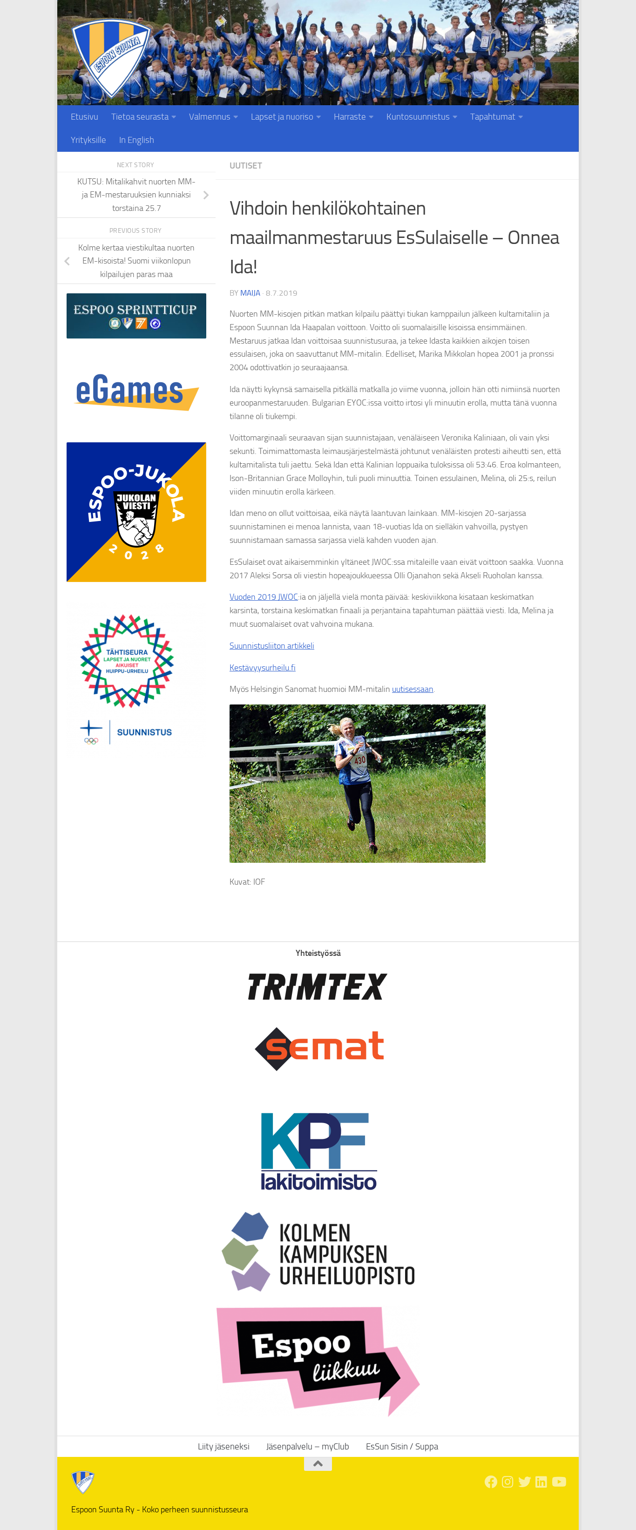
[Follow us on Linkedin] (541, 1482)
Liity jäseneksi (540, 20)
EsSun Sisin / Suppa (402, 1446)
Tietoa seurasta (140, 116)
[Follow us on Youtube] (558, 1482)
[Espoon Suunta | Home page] (111, 59)
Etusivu (84, 116)
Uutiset (246, 165)
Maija (250, 293)
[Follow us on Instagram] (507, 1482)
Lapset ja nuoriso (282, 116)
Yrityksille (88, 140)
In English (136, 140)
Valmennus (209, 116)
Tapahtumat (492, 116)
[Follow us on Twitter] (524, 1482)
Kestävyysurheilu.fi (263, 668)
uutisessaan (412, 689)
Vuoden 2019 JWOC (264, 597)
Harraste (350, 116)
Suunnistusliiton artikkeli (272, 646)
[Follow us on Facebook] (491, 1482)
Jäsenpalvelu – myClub (307, 1446)
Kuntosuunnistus (418, 116)
